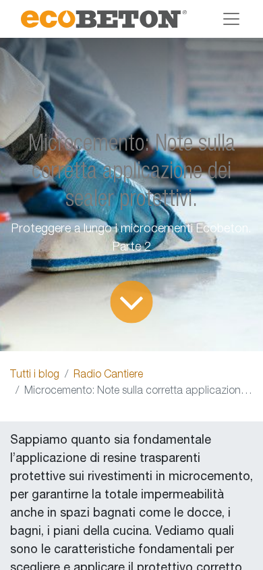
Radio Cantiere (108, 375)
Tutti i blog (34, 375)
